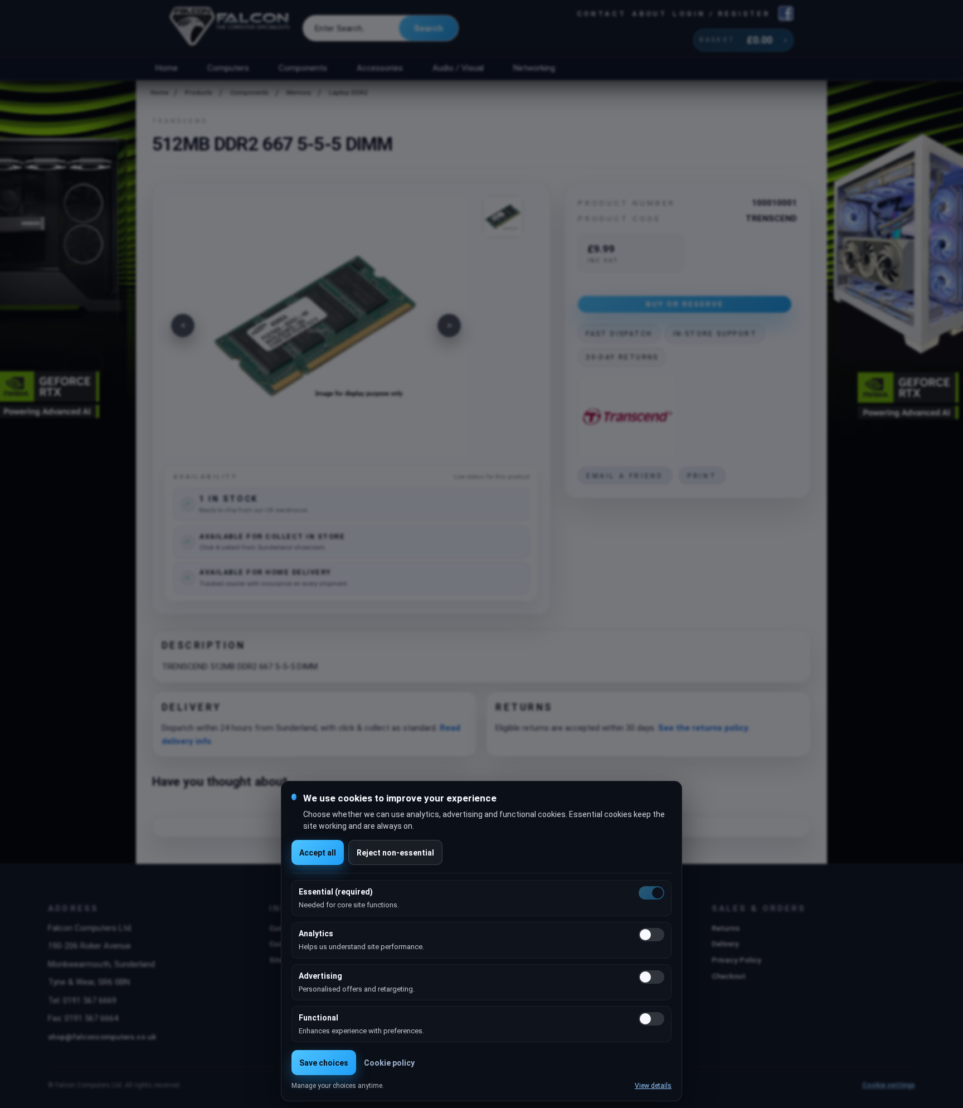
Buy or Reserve (685, 303)
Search (428, 28)
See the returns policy (703, 728)
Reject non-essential (395, 852)
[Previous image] (182, 325)
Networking (534, 68)
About (649, 13)
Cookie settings (888, 1085)
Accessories (380, 68)
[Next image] (449, 325)
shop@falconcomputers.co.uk (102, 1036)
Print (702, 476)
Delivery (725, 943)
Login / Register (721, 13)
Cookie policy (389, 1062)
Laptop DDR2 (348, 92)
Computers (228, 68)
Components (303, 68)
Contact (601, 13)
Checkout (729, 975)
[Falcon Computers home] (230, 28)
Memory (298, 92)
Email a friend (624, 476)
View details (653, 1086)
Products (198, 92)
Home (166, 68)
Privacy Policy (736, 959)
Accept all (317, 852)
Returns (726, 928)
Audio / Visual (458, 68)
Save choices (323, 1062)
